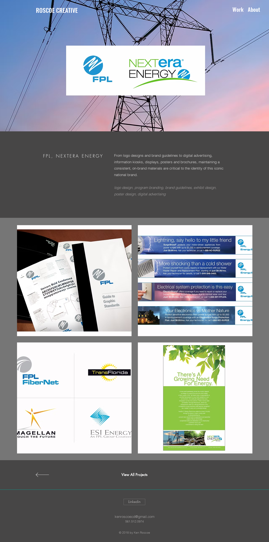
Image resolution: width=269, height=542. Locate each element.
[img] (74, 280)
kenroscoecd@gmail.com (134, 516)
